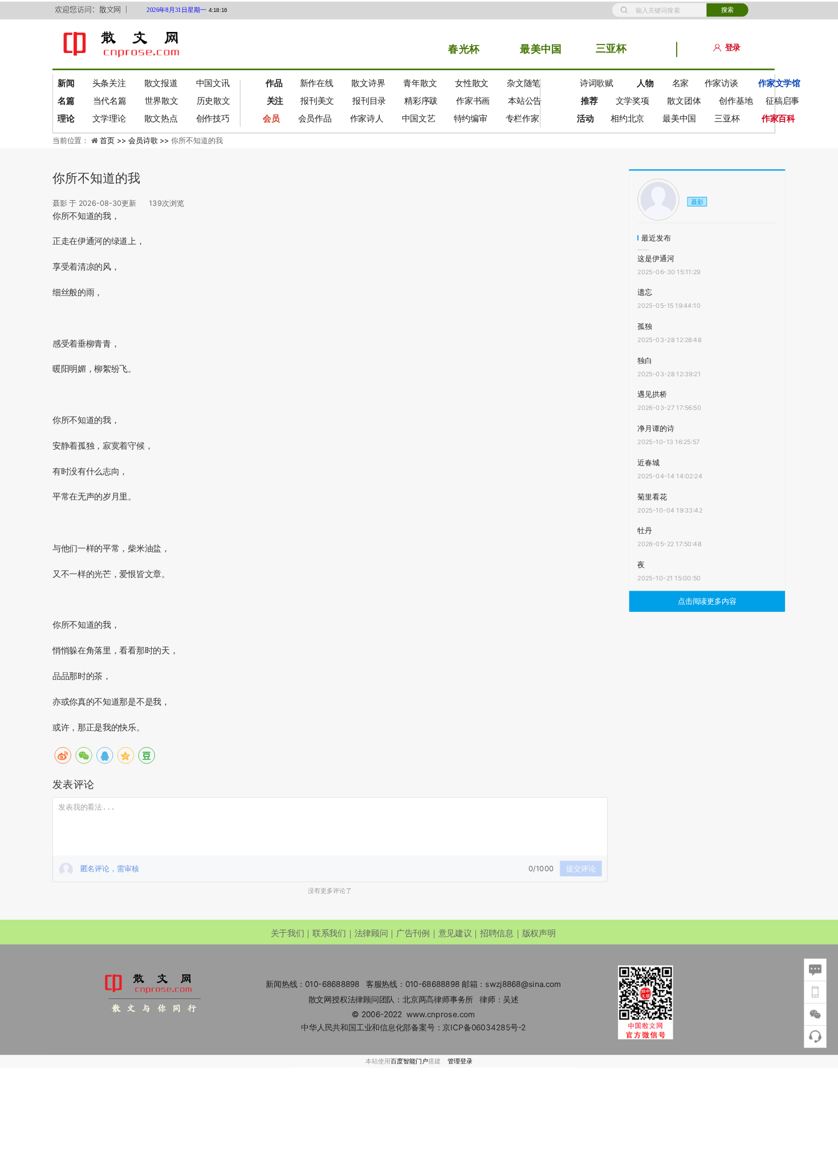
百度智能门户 (409, 1061)
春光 (458, 48)
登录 (733, 47)
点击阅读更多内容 (707, 601)
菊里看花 (651, 496)
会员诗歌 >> (149, 140)
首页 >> (114, 140)
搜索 (727, 10)
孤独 (644, 326)
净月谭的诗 (655, 428)
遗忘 (644, 291)
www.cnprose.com (440, 1014)
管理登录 (460, 1061)
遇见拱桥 (651, 394)
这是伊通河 (655, 258)
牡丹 (644, 530)
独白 (644, 360)
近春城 (648, 462)
